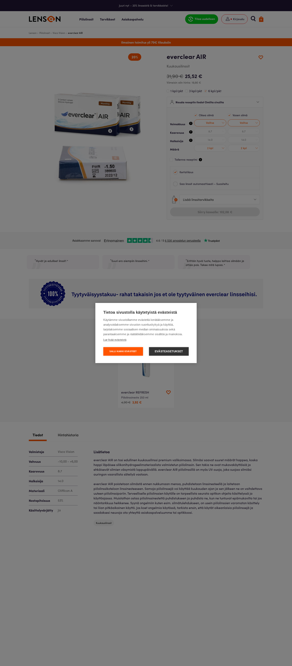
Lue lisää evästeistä (114, 339)
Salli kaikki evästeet (123, 351)
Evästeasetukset (169, 351)
